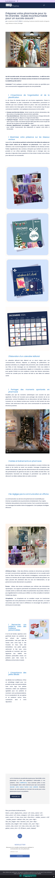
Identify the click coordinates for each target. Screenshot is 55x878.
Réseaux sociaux (13, 23)
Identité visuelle (39, 21)
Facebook (32, 21)
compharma (11, 21)
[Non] (53, 874)
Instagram (46, 21)
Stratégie (20, 23)
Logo (7, 23)
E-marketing (25, 21)
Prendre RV (15, 796)
